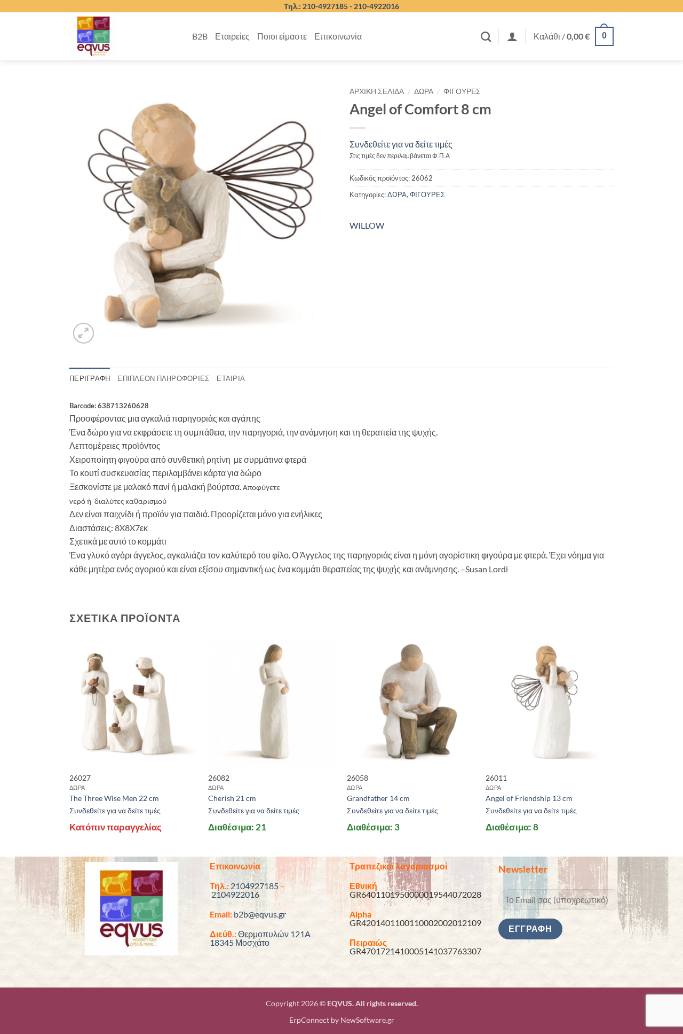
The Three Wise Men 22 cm (114, 798)
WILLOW (367, 225)
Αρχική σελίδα (377, 91)
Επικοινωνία (338, 36)
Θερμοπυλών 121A (274, 934)
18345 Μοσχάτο (239, 942)
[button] (512, 36)
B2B (200, 36)
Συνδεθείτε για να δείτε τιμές (401, 144)
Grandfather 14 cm (378, 798)
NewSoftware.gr (367, 1019)
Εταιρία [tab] (231, 378)
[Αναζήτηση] (486, 36)
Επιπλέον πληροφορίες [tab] (163, 378)
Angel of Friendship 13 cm (529, 798)
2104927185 (255, 886)
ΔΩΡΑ (423, 91)
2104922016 (235, 894)
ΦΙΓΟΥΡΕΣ (462, 91)
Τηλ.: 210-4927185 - (319, 6)
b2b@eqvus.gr (260, 914)
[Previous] (70, 746)
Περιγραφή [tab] (89, 378)
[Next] (613, 746)
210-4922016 (376, 6)
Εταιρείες (232, 36)
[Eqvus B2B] (122, 36)
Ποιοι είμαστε (282, 36)
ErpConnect (309, 1019)
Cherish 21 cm (232, 798)
